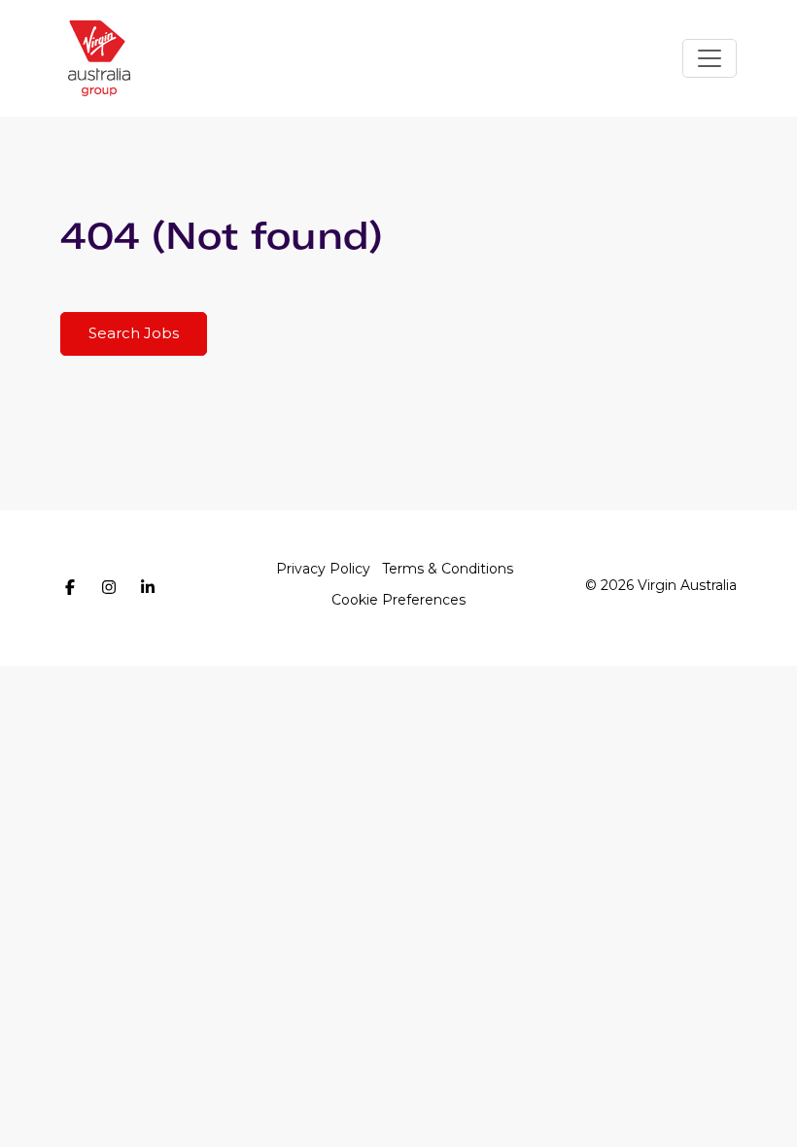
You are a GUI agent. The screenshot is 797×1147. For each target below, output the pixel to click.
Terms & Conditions (447, 568)
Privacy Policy (323, 568)
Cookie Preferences (398, 599)
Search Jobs (133, 333)
